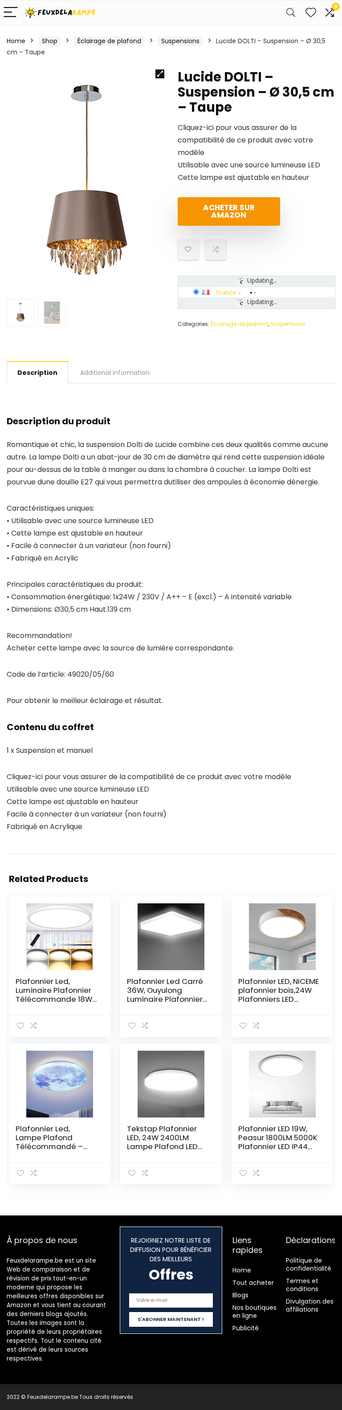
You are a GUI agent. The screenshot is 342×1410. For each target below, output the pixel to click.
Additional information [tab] (115, 372)
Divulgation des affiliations (310, 1305)
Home (16, 41)
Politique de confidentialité (308, 1264)
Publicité (245, 1328)
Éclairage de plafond (109, 41)
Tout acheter (253, 1282)
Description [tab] (37, 372)
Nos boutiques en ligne (254, 1311)
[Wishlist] (310, 12)
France (226, 292)
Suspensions (180, 41)
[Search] (290, 12)
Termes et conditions (302, 1284)
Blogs (240, 1295)
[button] (159, 73)
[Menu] (10, 12)
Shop (49, 41)
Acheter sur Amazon (229, 211)
